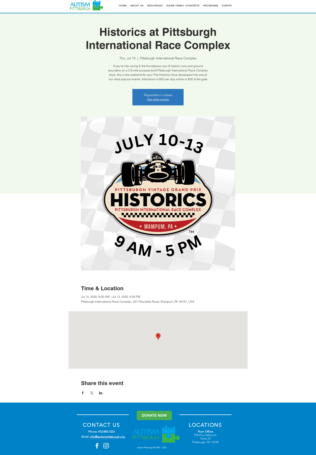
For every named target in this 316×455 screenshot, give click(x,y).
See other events (158, 99)
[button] (136, 5)
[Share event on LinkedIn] (100, 392)
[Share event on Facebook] (82, 392)
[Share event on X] (91, 392)
